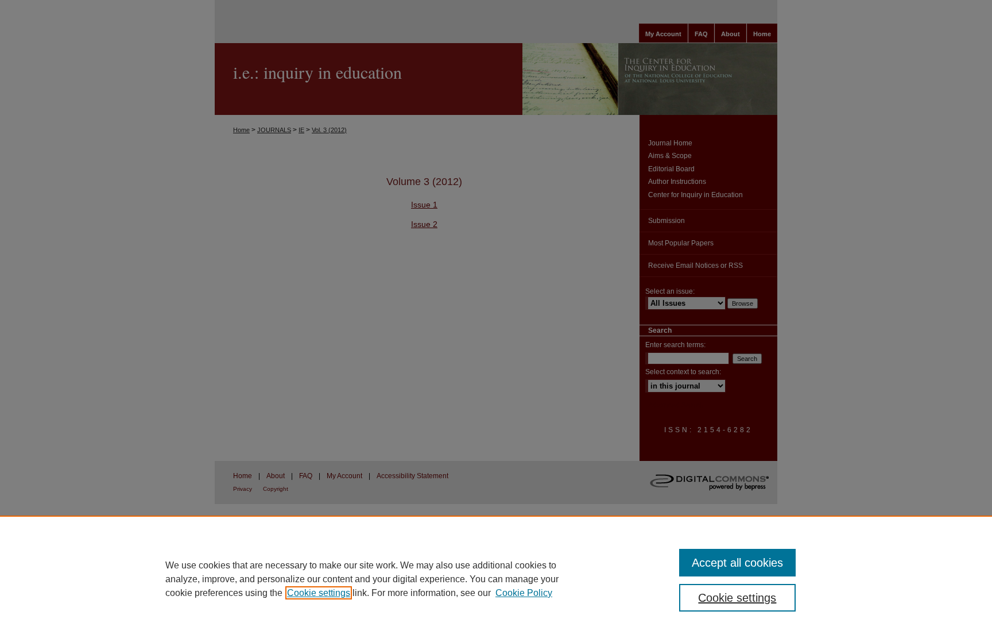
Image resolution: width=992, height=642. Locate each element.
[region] (496, 579)
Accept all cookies (737, 562)
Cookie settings (318, 593)
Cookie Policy (523, 593)
